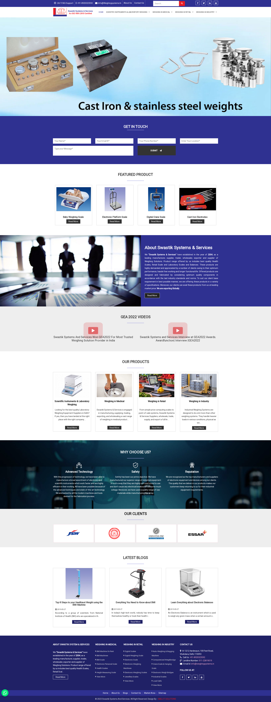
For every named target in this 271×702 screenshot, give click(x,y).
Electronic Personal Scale (107, 664)
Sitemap (162, 693)
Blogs (125, 693)
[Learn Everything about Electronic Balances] (191, 583)
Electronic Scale (131, 660)
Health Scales (102, 668)
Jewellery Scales (131, 677)
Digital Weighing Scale (134, 655)
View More (101, 677)
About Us (128, 3)
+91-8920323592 (85, 3)
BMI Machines (102, 655)
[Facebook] (198, 3)
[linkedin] (210, 3)
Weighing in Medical (161, 12)
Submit (154, 150)
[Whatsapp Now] (4, 692)
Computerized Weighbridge (164, 660)
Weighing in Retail (183, 12)
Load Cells (157, 681)
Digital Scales (130, 651)
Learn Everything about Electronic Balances (192, 602)
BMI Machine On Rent (105, 651)
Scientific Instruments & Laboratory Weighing (127, 12)
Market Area (149, 693)
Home (101, 12)
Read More (152, 295)
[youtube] (216, 3)
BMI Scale (101, 660)
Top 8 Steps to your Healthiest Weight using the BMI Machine (79, 603)
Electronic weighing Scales (136, 672)
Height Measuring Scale (106, 672)
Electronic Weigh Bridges (163, 672)
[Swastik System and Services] (73, 12)
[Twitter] (204, 3)
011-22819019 (205, 660)
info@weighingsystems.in (109, 3)
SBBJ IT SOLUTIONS (167, 699)
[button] (17, 67)
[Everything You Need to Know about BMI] (135, 583)
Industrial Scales (159, 677)
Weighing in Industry (205, 12)
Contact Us (139, 3)
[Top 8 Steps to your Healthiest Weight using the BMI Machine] (79, 583)
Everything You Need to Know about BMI (135, 602)
